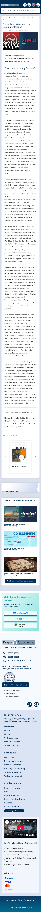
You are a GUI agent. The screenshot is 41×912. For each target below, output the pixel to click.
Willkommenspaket (13, 776)
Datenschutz (30, 900)
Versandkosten (11, 745)
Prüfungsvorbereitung (14, 768)
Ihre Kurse (8, 791)
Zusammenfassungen (14, 18)
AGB (10, 720)
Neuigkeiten (9, 757)
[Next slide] (35, 457)
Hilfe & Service (10, 726)
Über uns (8, 734)
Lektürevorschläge (12, 764)
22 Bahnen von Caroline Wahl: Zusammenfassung (14, 549)
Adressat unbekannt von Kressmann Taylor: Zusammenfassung (19, 574)
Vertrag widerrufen (14, 811)
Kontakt (8, 730)
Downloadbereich (12, 741)
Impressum (10, 900)
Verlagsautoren (11, 738)
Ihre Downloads (11, 795)
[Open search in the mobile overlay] (20, 10)
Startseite (5, 18)
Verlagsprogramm (12, 772)
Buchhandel (9, 802)
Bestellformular (11, 806)
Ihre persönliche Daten (14, 799)
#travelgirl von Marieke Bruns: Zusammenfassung (14, 524)
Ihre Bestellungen (12, 788)
